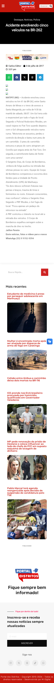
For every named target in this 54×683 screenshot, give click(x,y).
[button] (9, 77)
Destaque (18, 19)
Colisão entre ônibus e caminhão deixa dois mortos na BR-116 (26, 379)
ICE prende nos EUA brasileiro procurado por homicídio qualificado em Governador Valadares (24, 396)
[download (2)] (27, 57)
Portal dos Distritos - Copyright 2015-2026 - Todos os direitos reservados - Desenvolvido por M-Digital (27, 678)
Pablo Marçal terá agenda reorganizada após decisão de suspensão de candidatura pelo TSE (25, 492)
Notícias (28, 19)
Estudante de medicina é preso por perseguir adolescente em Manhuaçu (25, 296)
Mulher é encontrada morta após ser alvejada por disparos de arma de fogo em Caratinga (26, 343)
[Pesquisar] (51, 6)
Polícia (36, 19)
